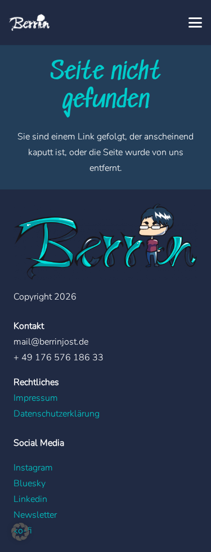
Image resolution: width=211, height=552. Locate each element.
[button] (195, 22)
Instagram (33, 467)
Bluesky (30, 483)
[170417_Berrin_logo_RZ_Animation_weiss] (29, 22)
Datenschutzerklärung (57, 414)
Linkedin (30, 499)
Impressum (36, 398)
